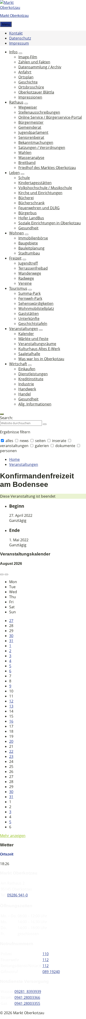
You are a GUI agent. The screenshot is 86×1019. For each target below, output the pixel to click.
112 (45, 959)
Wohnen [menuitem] (16, 233)
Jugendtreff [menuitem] (28, 263)
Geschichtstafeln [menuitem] (32, 323)
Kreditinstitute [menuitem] (30, 378)
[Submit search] (45, 424)
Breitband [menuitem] (27, 162)
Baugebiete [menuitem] (28, 243)
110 (45, 953)
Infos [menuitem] (13, 51)
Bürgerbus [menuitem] (27, 212)
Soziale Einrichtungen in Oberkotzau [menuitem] (49, 222)
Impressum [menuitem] (19, 43)
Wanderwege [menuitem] (29, 273)
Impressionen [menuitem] (30, 97)
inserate (59, 440)
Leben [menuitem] (14, 172)
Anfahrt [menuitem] (24, 72)
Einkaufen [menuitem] (26, 368)
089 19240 (51, 971)
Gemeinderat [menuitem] (29, 127)
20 (11, 741)
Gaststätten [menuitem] (28, 313)
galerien (42, 445)
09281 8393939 (27, 991)
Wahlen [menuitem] (24, 152)
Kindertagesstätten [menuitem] (35, 182)
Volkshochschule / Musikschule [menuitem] (45, 187)
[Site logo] (14, 7)
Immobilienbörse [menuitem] (33, 238)
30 (11, 635)
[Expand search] (2, 414)
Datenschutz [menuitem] (20, 38)
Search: (6, 417)
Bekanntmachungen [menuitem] (35, 142)
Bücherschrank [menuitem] (31, 202)
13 (11, 706)
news (24, 440)
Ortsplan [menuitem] (25, 77)
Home (14, 459)
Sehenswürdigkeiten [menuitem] (35, 303)
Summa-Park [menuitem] (29, 293)
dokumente (65, 445)
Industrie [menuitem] (26, 383)
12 (11, 701)
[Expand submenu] (20, 53)
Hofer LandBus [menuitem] (31, 217)
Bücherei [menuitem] (26, 197)
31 (11, 640)
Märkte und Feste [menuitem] (33, 338)
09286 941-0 (17, 895)
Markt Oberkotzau (14, 16)
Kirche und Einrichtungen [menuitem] (40, 192)
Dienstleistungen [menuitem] (33, 373)
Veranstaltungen (23, 464)
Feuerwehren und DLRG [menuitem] (39, 207)
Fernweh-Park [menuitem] (30, 298)
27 (11, 620)
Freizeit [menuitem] (15, 258)
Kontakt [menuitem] (16, 33)
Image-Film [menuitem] (27, 56)
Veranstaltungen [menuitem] (23, 328)
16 (11, 721)
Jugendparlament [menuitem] (33, 132)
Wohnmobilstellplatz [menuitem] (36, 308)
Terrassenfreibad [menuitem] (33, 268)
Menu (6, 24)
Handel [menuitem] (24, 394)
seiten (40, 440)
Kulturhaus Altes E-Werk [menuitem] (39, 348)
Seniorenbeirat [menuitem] (31, 137)
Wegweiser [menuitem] (27, 107)
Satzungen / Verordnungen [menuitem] (41, 147)
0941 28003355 (27, 1003)
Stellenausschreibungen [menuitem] (39, 112)
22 (11, 751)
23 (11, 756)
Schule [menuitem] (24, 177)
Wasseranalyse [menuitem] (31, 157)
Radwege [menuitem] (26, 278)
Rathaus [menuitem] (16, 102)
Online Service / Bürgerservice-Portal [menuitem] (50, 117)
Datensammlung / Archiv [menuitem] (39, 67)
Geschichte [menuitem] (28, 82)
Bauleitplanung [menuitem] (31, 248)
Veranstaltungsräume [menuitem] (37, 343)
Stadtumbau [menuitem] (29, 253)
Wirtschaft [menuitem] (18, 363)
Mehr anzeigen (12, 835)
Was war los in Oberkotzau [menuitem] (41, 358)
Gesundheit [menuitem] (28, 228)
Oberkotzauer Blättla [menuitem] (36, 92)
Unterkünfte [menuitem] (28, 318)
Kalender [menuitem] (26, 333)
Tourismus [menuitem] (18, 288)
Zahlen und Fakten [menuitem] (34, 61)
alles (9, 440)
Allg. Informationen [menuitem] (34, 404)
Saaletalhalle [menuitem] (29, 353)
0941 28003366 (27, 997)
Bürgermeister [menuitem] (31, 122)
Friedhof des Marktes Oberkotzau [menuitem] (47, 167)
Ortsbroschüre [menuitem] (31, 87)
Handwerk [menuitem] (27, 389)
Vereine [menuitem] (25, 283)
